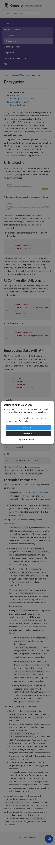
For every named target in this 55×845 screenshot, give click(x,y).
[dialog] (27, 422)
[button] (27, 439)
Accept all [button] (28, 427)
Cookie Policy (12, 421)
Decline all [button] (28, 434)
